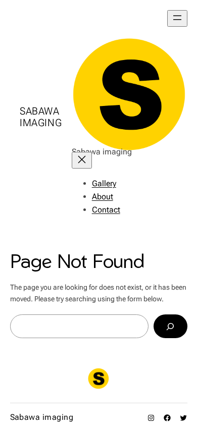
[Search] (170, 326)
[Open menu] (177, 18)
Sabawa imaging (41, 117)
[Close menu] (82, 160)
